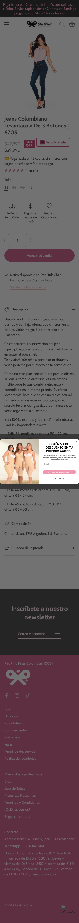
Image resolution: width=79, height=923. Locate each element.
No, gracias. (59, 478)
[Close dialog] (76, 441)
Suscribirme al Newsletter (59, 472)
